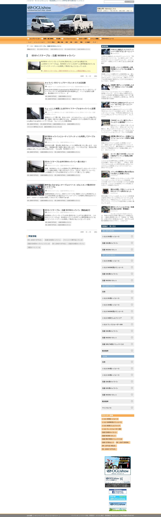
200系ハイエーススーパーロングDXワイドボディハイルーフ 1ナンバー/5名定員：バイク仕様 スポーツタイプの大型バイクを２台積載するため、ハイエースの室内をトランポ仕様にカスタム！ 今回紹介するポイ (117, 182)
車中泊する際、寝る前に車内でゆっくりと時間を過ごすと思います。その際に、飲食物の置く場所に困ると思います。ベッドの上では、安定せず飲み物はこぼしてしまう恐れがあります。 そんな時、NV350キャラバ (62, 147)
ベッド (29, 42)
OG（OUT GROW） (123, 442)
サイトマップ (38, 515)
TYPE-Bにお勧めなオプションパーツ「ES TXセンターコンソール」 (122, 104)
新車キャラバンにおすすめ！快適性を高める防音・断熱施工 (122, 208)
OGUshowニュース (108, 38)
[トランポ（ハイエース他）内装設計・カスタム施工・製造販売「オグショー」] (39, 8)
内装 (66, 42)
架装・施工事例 (48, 38)
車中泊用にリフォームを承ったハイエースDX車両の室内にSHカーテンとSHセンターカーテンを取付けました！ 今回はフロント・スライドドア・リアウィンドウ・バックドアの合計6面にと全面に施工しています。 (117, 199)
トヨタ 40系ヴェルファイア (111, 426)
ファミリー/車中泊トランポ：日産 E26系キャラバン (63, 112)
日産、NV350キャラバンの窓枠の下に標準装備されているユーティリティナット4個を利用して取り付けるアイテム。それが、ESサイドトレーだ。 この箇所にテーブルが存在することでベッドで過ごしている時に (71, 170)
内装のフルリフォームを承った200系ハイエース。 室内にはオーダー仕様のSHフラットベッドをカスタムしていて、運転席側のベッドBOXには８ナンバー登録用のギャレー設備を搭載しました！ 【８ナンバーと (117, 146)
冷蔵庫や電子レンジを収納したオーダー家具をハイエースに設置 (122, 86)
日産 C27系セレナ (108, 442)
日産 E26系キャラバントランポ (53, 126)
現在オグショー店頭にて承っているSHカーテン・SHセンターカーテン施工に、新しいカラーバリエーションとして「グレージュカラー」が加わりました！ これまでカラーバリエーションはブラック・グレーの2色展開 (117, 129)
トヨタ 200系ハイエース (110, 419)
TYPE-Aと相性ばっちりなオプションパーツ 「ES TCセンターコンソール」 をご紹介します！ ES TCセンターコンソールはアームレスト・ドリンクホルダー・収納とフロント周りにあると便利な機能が (117, 60)
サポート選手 (83, 38)
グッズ (94, 42)
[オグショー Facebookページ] (117, 493)
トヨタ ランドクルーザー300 (111, 429)
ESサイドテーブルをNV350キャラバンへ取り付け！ (66, 162)
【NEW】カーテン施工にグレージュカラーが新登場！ (122, 121)
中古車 (58, 38)
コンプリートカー (35, 38)
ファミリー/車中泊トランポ (35, 126)
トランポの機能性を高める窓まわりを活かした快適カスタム (122, 172)
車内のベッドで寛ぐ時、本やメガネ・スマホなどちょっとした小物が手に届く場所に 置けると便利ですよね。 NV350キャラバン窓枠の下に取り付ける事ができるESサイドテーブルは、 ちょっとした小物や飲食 (62, 119)
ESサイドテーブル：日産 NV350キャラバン (48, 46)
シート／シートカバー (39, 42)
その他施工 (87, 42)
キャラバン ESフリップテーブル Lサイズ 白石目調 (65, 83)
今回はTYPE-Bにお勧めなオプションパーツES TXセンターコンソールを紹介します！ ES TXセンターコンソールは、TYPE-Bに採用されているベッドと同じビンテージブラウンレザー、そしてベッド (117, 113)
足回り (76, 42)
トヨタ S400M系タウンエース (112, 422)
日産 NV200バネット (109, 436)
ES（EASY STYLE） (43, 49)
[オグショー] (117, 506)
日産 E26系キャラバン (57, 49)
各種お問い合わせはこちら (115, 9)
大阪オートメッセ (77, 99)
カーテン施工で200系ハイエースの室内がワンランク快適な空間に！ (122, 156)
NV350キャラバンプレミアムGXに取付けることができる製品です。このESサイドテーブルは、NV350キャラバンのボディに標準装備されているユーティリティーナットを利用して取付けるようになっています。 (70, 217)
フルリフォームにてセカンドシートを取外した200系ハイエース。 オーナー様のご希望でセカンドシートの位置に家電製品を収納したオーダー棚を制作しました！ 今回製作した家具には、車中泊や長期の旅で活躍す (117, 95)
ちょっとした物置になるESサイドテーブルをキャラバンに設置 (70, 108)
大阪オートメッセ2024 (55, 86)
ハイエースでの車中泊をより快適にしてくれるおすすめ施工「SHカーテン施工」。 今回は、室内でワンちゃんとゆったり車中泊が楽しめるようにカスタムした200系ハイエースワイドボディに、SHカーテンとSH (117, 164)
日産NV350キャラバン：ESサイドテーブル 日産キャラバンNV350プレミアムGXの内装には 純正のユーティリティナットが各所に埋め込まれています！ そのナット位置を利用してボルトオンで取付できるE (61, 195)
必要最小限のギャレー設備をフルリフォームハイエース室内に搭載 (122, 137)
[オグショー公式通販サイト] (118, 487)
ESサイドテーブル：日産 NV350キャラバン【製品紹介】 (68, 210)
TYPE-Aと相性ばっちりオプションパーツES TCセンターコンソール (122, 51)
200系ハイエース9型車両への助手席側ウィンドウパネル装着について (122, 69)
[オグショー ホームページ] (118, 474)
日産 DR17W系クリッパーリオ (112, 439)
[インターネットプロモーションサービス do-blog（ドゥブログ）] (117, 510)
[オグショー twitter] (117, 500)
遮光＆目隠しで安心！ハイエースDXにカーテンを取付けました (122, 190)
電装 (81, 42)
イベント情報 (94, 38)
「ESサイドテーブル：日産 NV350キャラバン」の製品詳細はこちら (66, 71)
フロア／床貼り (51, 42)
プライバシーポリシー (51, 515)
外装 (71, 42)
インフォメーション (70, 38)
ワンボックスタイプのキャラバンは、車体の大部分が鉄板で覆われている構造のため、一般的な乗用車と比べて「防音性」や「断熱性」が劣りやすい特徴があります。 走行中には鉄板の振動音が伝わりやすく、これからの (117, 217)
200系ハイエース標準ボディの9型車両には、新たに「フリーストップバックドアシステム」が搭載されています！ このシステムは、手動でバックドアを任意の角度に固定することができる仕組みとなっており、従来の (117, 77)
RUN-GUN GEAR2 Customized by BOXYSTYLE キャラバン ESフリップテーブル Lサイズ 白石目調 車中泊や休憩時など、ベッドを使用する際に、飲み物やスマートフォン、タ (70, 91)
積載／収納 (60, 42)
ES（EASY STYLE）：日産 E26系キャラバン (77, 49)
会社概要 (29, 515)
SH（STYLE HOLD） (109, 446)
